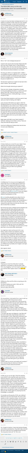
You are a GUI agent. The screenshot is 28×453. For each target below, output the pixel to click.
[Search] (26, 1)
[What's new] (23, 1)
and (10, 132)
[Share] (25, 19)
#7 (26, 296)
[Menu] (2, 1)
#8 (26, 373)
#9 (26, 425)
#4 (26, 179)
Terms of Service (10, 450)
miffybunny (4, 10)
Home (2, 451)
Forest (3, 197)
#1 (26, 18)
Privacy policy (17, 450)
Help (22, 450)
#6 (26, 278)
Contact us (3, 450)
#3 (26, 141)
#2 (26, 58)
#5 (26, 260)
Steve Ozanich (14, 191)
